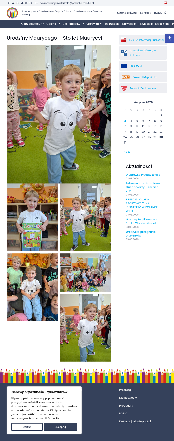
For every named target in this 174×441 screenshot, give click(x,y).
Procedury (126, 406)
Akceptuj (60, 427)
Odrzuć (27, 427)
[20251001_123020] (32, 217)
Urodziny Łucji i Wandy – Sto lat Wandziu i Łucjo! (141, 221)
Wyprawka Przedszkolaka (143, 175)
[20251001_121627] (32, 287)
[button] (169, 38)
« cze (127, 152)
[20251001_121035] (85, 217)
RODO (123, 413)
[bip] (165, 3)
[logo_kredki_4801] (12, 12)
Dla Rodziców (128, 398)
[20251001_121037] (85, 328)
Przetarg (125, 390)
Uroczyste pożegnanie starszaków (141, 234)
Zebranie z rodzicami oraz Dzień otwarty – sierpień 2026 (143, 187)
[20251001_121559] (85, 272)
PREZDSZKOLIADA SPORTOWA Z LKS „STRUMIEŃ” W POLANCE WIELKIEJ (142, 205)
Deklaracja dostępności (135, 421)
